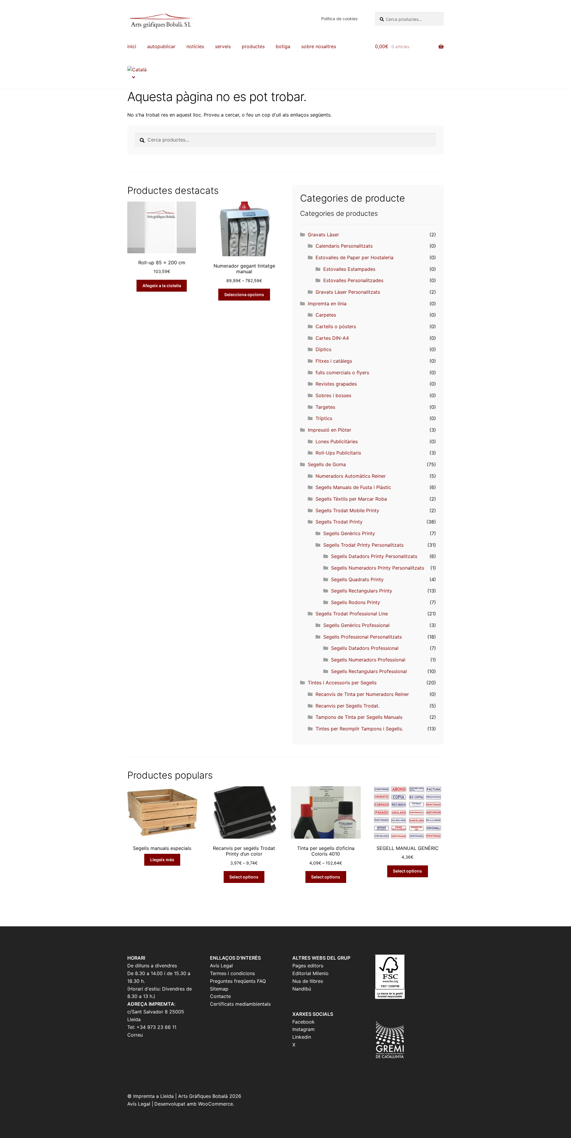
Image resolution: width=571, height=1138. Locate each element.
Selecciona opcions (244, 294)
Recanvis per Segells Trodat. (347, 706)
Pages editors (307, 966)
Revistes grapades (336, 384)
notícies (195, 46)
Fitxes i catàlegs (334, 361)
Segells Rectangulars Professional (369, 671)
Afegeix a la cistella (161, 285)
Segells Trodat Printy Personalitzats (363, 545)
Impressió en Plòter (329, 430)
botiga (283, 46)
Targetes (325, 407)
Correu (135, 1035)
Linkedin (301, 1037)
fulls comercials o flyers (342, 372)
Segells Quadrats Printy (357, 579)
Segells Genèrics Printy (349, 533)
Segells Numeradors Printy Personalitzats (377, 568)
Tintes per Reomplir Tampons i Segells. (359, 729)
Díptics (323, 349)
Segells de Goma (327, 464)
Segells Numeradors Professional (368, 660)
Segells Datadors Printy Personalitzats (374, 556)
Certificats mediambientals (240, 1004)
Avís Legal (221, 966)
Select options (243, 876)
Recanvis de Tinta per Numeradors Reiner (362, 694)
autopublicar (161, 46)
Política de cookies (339, 18)
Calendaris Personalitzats (344, 246)
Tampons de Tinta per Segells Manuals (359, 717)
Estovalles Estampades (349, 269)
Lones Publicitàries (337, 441)
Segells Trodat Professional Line (352, 614)
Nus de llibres (307, 981)
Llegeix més (162, 859)
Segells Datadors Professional (365, 648)
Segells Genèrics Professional (356, 625)
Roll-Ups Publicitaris (338, 453)
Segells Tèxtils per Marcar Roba (351, 499)
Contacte (220, 996)
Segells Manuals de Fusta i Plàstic (353, 487)
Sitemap (219, 989)
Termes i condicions (232, 973)
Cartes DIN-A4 (332, 338)
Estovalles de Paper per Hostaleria (354, 257)
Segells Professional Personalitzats (362, 637)
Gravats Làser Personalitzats (348, 292)
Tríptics (324, 418)
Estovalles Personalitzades (353, 280)
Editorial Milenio (310, 973)
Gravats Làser (323, 235)
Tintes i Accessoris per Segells (342, 683)
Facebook (303, 1022)
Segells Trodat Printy (339, 522)
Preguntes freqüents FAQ (238, 981)
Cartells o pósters (336, 326)
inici (131, 46)
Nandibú (301, 989)
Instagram (303, 1029)
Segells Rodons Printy (355, 602)
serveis (223, 46)
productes (253, 46)
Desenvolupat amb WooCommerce (193, 1104)
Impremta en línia (327, 303)
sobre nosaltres (318, 46)
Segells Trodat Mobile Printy (347, 510)
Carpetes (326, 315)
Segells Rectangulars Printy (361, 591)
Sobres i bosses (333, 395)
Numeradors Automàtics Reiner (351, 476)
